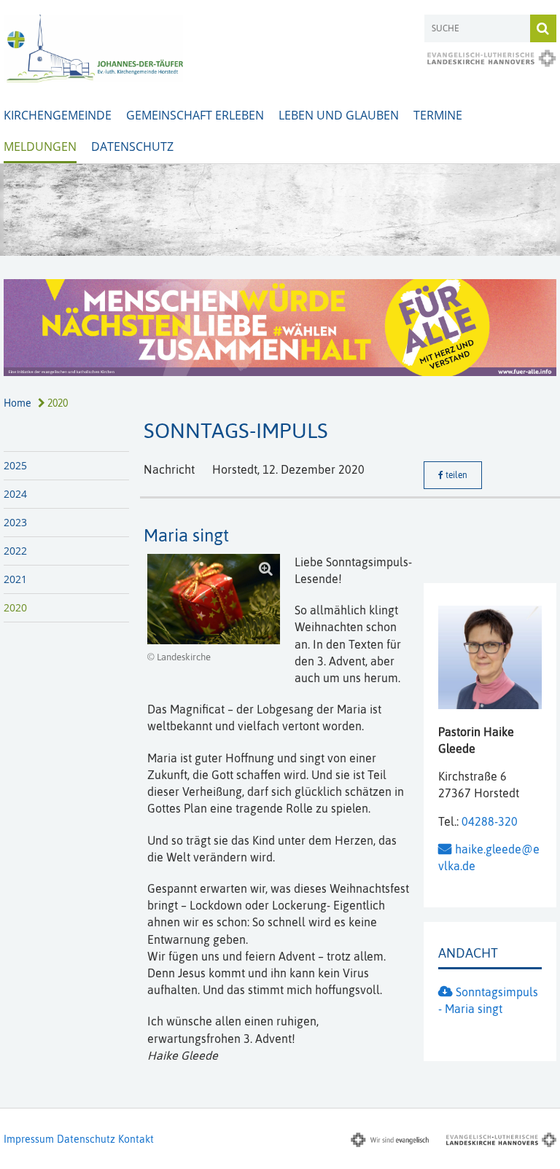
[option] (280, 210)
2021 (15, 579)
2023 (15, 522)
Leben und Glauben (339, 115)
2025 (15, 465)
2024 (15, 494)
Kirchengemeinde (58, 115)
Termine (437, 115)
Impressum (29, 1139)
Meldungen (40, 146)
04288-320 (490, 821)
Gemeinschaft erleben (195, 115)
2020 (56, 403)
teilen (455, 475)
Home (17, 403)
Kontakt (136, 1139)
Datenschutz (132, 146)
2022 (15, 551)
